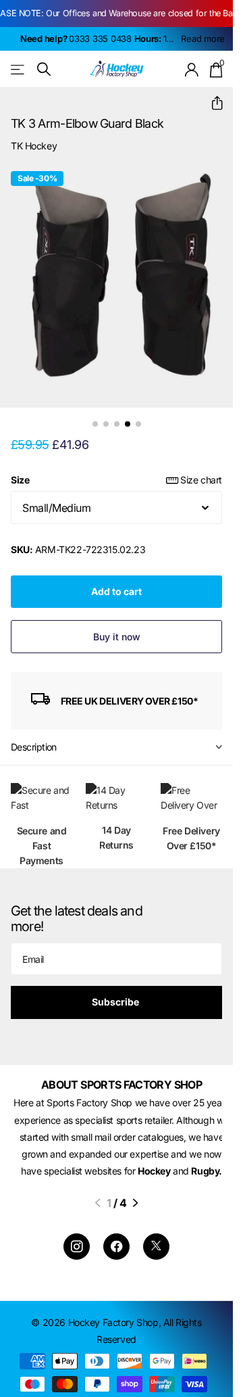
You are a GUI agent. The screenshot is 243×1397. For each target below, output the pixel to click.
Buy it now (116, 626)
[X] (156, 1254)
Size (116, 469)
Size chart (201, 469)
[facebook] (116, 1254)
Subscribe (116, 991)
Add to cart (116, 581)
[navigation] (95, 413)
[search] (44, 69)
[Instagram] (76, 1254)
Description (34, 736)
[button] (211, 103)
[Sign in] (192, 69)
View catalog (18, 69)
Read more (203, 38)
